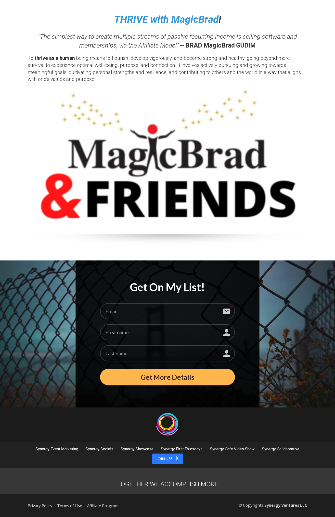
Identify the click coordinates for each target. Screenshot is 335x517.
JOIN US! (164, 458)
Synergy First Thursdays (182, 449)
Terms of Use (69, 506)
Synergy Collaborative (280, 449)
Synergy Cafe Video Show (232, 449)
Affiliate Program (102, 506)
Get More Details (167, 377)
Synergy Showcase (137, 449)
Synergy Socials (99, 449)
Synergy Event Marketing (57, 449)
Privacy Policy (40, 506)
